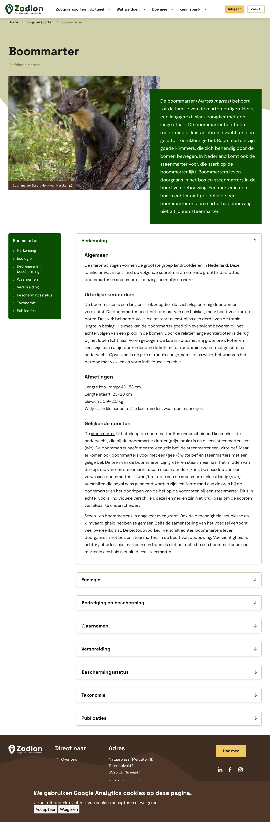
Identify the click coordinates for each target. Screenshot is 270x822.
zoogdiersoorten (40, 22)
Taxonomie (26, 303)
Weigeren (69, 809)
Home (13, 22)
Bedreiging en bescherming (28, 269)
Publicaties (26, 310)
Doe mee (231, 750)
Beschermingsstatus (34, 295)
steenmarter (103, 433)
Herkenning (26, 250)
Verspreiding (28, 287)
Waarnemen (27, 279)
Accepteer (45, 809)
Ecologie (24, 258)
